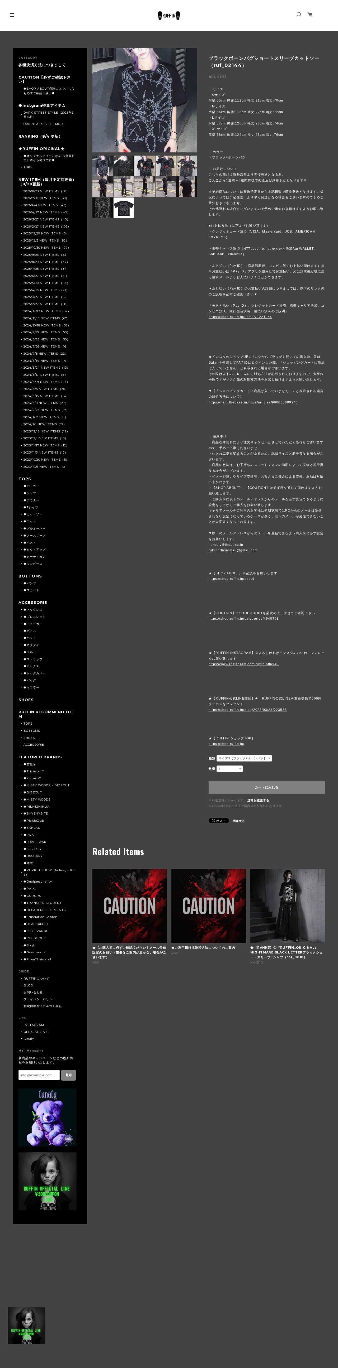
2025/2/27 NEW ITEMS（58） (46, 304)
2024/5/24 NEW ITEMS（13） (47, 367)
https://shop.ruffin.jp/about (231, 579)
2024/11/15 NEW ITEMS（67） (47, 318)
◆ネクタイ (31, 645)
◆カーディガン (35, 556)
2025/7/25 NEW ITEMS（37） (46, 269)
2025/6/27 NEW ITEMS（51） (46, 276)
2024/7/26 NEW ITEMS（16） (46, 346)
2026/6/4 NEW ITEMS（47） (46, 205)
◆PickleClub (34, 820)
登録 (68, 1075)
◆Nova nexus (35, 952)
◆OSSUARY (33, 856)
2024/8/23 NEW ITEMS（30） (47, 339)
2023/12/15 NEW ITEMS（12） (47, 431)
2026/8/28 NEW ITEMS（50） (46, 191)
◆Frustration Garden (41, 917)
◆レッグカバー (35, 673)
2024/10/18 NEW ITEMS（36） (47, 325)
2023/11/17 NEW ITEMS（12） (46, 445)
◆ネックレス (33, 609)
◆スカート (31, 590)
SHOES (26, 700)
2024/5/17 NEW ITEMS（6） (46, 375)
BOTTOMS (30, 576)
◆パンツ (30, 583)
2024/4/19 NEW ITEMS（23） (47, 382)
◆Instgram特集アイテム (42, 105)
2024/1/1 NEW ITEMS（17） (45, 424)
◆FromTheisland (37, 959)
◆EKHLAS (32, 828)
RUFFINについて (36, 978)
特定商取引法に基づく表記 (43, 1006)
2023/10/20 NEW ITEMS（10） (47, 459)
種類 (212, 758)
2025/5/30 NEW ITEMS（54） (47, 283)
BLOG (28, 985)
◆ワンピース (33, 564)
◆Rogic (30, 945)
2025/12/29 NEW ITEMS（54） (47, 233)
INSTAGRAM (34, 1025)
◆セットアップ (35, 549)
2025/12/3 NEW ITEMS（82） (46, 240)
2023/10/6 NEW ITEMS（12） (46, 467)
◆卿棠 (28, 863)
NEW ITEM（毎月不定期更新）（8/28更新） (47, 181)
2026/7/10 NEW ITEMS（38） (46, 198)
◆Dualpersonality (38, 881)
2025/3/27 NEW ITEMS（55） (46, 297)
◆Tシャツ (31, 507)
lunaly (29, 1039)
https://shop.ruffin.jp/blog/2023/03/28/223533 (248, 710)
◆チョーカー (33, 624)
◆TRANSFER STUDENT (43, 903)
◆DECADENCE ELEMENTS (45, 910)
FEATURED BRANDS (40, 757)
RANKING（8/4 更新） (40, 136)
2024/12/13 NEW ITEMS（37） (47, 311)
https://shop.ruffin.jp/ (227, 744)
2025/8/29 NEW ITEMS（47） (47, 262)
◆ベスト (30, 543)
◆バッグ (30, 680)
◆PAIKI (30, 888)
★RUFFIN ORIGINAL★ (41, 149)
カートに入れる (266, 787)
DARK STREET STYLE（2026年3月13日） (49, 115)
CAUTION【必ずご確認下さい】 (44, 79)
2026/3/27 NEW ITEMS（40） (47, 219)
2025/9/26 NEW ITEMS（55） (46, 255)
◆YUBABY (32, 778)
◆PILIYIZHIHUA (37, 806)
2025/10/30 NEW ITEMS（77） (47, 247)
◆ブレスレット (35, 617)
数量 (212, 769)
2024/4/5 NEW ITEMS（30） (46, 389)
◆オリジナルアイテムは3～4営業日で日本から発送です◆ (49, 158)
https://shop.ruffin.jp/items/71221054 (240, 317)
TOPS (28, 167)
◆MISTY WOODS (37, 799)
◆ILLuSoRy (33, 849)
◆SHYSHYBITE (36, 813)
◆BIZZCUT (33, 792)
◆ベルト (30, 652)
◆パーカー (31, 486)
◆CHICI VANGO (36, 931)
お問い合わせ (33, 992)
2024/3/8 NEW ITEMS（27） (46, 403)
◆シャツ (30, 493)
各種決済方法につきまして (42, 65)
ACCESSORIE (32, 602)
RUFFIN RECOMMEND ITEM (45, 714)
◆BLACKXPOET (36, 924)
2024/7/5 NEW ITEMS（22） (46, 353)
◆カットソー (33, 514)
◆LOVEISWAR (35, 842)
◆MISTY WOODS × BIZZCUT (47, 785)
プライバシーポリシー (39, 999)
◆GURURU (33, 896)
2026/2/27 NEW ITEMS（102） (47, 226)
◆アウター (31, 500)
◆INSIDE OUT (35, 938)
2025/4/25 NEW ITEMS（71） (46, 290)
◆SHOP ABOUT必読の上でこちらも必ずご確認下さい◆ (49, 91)
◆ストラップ (33, 659)
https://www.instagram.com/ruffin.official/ (244, 664)
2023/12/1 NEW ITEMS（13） (46, 438)
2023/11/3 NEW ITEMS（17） (46, 452)
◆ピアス (30, 631)
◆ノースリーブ (35, 535)
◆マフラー (31, 687)
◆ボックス (31, 666)
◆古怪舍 (30, 764)
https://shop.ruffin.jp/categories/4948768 (244, 618)
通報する (239, 821)
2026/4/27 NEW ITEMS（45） (47, 212)
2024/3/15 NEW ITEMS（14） (46, 396)
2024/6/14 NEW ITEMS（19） (46, 361)
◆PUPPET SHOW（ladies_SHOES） (50, 872)
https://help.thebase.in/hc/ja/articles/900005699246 (253, 402)
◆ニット (30, 521)
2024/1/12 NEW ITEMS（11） (46, 417)
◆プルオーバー (35, 528)
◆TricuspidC (34, 771)
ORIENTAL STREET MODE (44, 124)
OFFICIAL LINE (35, 1032)
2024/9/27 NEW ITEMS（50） (47, 332)
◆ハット (30, 638)
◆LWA (29, 835)
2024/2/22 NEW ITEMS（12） (46, 410)
